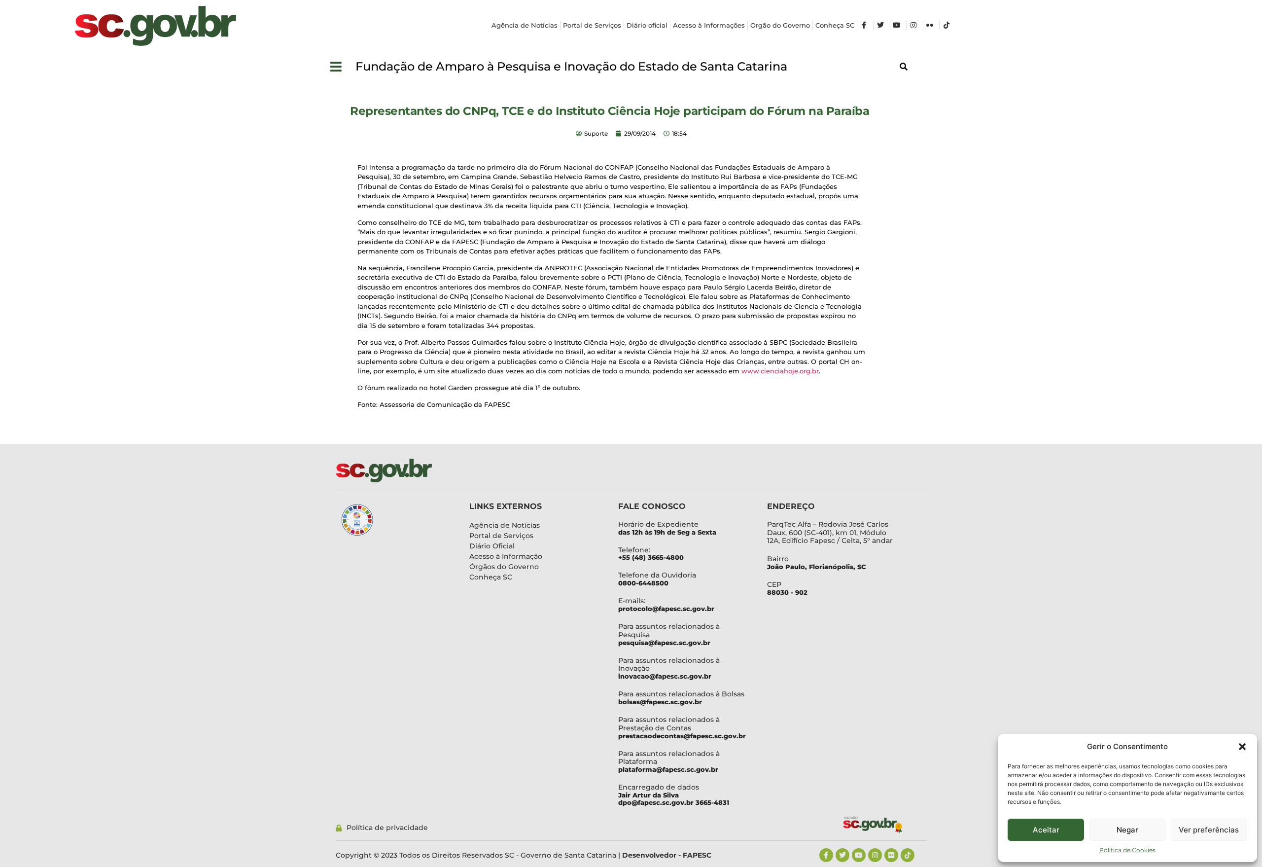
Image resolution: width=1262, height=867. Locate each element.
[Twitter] (842, 855)
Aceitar (1046, 829)
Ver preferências (1209, 829)
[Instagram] (875, 855)
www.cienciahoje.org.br (780, 371)
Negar (1127, 829)
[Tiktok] (907, 855)
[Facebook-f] (826, 855)
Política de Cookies (1127, 850)
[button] (1242, 747)
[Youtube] (859, 855)
